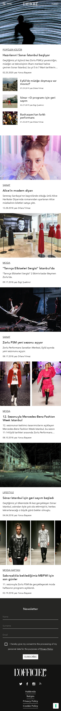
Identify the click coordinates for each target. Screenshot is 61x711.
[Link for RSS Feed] (40, 684)
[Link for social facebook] (27, 684)
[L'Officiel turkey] (30, 4)
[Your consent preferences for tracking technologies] (56, 706)
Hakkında (30, 691)
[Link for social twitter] (20, 684)
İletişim (30, 696)
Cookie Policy (30, 705)
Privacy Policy (46, 649)
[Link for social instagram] (33, 684)
